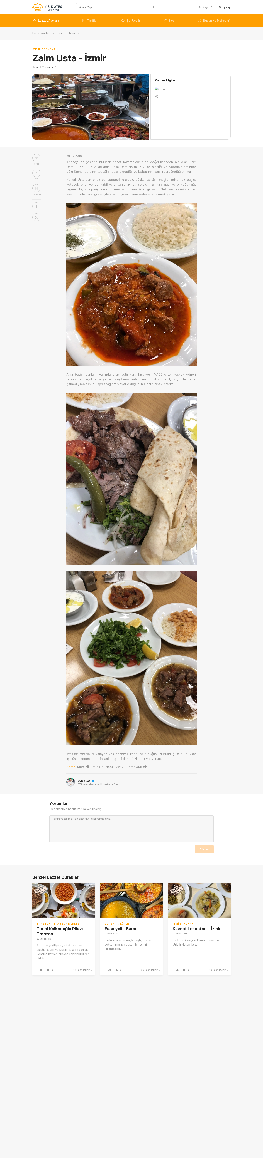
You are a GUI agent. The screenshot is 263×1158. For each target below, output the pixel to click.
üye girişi (90, 818)
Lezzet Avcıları (48, 20)
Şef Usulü (133, 20)
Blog (171, 20)
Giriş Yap (225, 7)
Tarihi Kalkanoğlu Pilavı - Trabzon (61, 931)
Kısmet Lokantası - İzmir (197, 928)
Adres (70, 767)
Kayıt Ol (208, 7)
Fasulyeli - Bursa (121, 928)
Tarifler (92, 20)
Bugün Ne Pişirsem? (217, 20)
